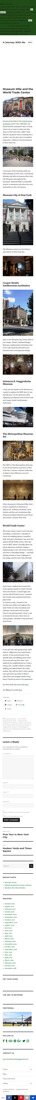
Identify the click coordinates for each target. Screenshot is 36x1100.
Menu (30, 42)
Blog (4, 1074)
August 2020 (9, 925)
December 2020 (11, 914)
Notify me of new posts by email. (13, 816)
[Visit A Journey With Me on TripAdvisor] (10, 1041)
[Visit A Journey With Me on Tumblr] (6, 1041)
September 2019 (11, 949)
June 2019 (8, 952)
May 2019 (8, 955)
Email (6, 792)
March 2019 (9, 960)
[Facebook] (9, 1097)
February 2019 (10, 963)
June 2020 (8, 931)
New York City (19, 725)
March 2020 (9, 939)
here (27, 685)
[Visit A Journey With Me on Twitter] (23, 1041)
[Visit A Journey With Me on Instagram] (27, 1041)
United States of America (18, 729)
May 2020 (8, 933)
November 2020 (11, 917)
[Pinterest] (21, 1097)
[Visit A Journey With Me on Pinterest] (15, 1041)
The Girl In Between (13, 995)
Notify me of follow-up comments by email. (16, 812)
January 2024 (10, 904)
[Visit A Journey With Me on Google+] (19, 1041)
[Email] (27, 1097)
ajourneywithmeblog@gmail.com (15, 1059)
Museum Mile (10, 725)
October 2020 (10, 920)
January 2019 (10, 966)
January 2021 (9, 912)
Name (5, 783)
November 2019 (11, 944)
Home (5, 1069)
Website (6, 801)
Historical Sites (7, 721)
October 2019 (10, 947)
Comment (7, 754)
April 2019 (8, 957)
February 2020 (10, 941)
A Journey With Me (14, 42)
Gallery (5, 1083)
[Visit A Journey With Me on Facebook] (4, 1041)
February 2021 (10, 909)
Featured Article (9, 1079)
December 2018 (10, 968)
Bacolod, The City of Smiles (15, 888)
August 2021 (9, 906)
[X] (15, 1097)
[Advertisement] (18, 68)
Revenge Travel (10, 882)
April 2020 (9, 936)
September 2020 (11, 922)
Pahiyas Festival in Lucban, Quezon (18, 885)
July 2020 (8, 928)
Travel (14, 721)
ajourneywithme (11, 719)
